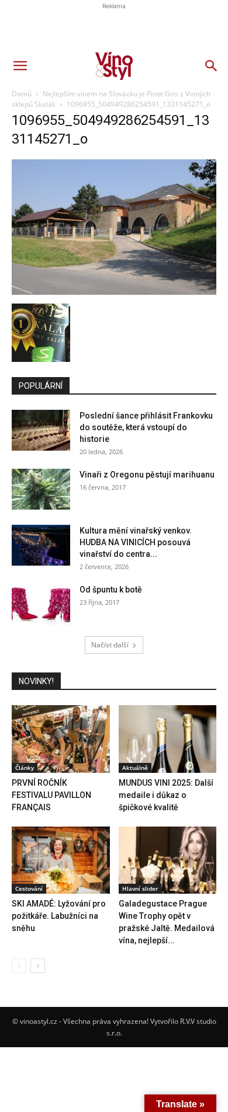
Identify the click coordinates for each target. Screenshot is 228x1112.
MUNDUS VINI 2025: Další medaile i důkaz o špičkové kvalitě (166, 795)
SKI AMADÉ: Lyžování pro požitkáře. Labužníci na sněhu (59, 916)
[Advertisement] (114, 201)
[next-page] (37, 965)
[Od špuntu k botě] (41, 604)
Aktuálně (135, 768)
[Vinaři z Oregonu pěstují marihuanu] (41, 489)
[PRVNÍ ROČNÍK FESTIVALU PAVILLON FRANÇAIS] (61, 738)
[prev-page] (19, 965)
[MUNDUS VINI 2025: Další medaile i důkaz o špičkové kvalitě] (168, 738)
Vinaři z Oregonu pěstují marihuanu (147, 474)
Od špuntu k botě (111, 589)
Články (24, 768)
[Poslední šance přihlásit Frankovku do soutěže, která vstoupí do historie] (41, 430)
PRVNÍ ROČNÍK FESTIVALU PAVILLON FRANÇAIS (51, 795)
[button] (20, 66)
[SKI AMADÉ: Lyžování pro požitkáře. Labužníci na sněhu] (61, 860)
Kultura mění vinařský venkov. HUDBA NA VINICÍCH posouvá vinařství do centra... (136, 542)
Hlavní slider (140, 888)
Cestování (29, 888)
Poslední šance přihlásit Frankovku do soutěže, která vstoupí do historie (146, 427)
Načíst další (110, 645)
